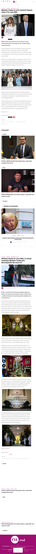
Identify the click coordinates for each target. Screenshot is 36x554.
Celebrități (8, 8)
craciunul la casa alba (10, 458)
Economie (7, 159)
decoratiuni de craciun (18, 458)
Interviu (11, 159)
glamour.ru (6, 111)
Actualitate (3, 8)
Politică (15, 159)
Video (12, 522)
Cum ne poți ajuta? (5, 546)
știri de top (8, 522)
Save (31, 245)
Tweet (8, 454)
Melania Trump (26, 458)
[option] (18, 228)
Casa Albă (3, 458)
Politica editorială (21, 547)
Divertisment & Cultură (14, 8)
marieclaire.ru (7, 448)
